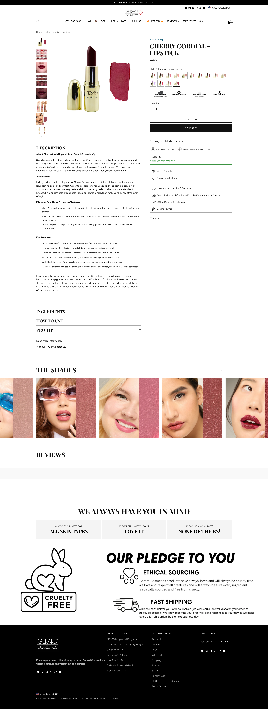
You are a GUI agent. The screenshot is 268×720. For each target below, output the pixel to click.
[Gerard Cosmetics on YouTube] (204, 8)
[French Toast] (200, 75)
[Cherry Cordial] (176, 83)
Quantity (154, 103)
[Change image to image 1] (41, 41)
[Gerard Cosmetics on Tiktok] (200, 8)
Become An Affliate (117, 655)
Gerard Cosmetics (60, 698)
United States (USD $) (220, 8)
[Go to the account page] (224, 21)
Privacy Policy (159, 675)
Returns (156, 665)
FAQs (154, 649)
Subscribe (224, 641)
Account (156, 639)
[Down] (41, 136)
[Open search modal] (38, 21)
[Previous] (101, 2)
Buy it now (191, 128)
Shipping (154, 141)
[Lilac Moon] (153, 83)
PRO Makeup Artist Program (122, 639)
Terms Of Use (159, 686)
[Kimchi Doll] (215, 75)
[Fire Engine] (160, 83)
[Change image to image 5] (41, 93)
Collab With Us (115, 649)
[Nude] (184, 75)
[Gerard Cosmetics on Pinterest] (193, 8)
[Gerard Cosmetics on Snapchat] (197, 8)
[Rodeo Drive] (192, 75)
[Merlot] (207, 75)
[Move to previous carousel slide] (223, 371)
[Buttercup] (176, 75)
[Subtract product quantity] (152, 109)
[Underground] (160, 75)
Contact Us (59, 346)
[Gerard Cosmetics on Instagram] (189, 8)
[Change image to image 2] (41, 54)
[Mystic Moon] (223, 75)
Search (155, 670)
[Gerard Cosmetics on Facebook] (186, 8)
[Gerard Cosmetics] (134, 13)
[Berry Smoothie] (168, 83)
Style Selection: (166, 69)
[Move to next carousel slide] (229, 371)
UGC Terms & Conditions (165, 681)
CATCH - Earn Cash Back (120, 665)
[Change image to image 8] (41, 131)
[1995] (153, 75)
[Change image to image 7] (41, 119)
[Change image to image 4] (41, 80)
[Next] (167, 2)
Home (39, 32)
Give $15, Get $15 (116, 660)
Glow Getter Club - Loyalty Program (126, 644)
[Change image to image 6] (41, 106)
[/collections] (134, 585)
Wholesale (157, 655)
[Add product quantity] (160, 109)
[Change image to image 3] (41, 67)
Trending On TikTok (117, 670)
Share (156, 219)
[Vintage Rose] (168, 75)
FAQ (48, 346)
